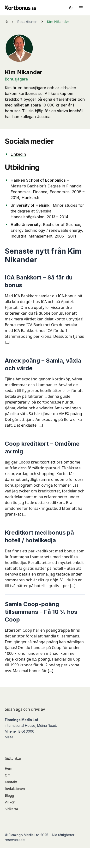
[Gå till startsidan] (20, 8)
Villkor (10, 802)
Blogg (9, 795)
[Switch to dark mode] (71, 8)
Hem (8, 768)
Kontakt (11, 782)
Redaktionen (27, 21)
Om (8, 775)
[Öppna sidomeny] (81, 8)
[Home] (6, 21)
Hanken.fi (30, 197)
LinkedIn (18, 154)
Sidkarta (11, 809)
